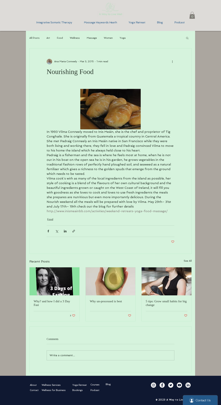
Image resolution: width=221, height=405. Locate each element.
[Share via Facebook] (48, 231)
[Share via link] (73, 231)
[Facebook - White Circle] (162, 385)
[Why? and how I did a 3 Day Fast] (54, 281)
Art (48, 37)
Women (108, 37)
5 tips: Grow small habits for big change (166, 303)
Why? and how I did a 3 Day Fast (52, 303)
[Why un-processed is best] (111, 281)
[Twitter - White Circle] (170, 385)
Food (60, 37)
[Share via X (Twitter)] (56, 231)
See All (188, 260)
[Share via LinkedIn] (65, 231)
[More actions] (172, 61)
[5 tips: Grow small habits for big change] (166, 281)
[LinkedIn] (188, 385)
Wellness (75, 37)
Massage (92, 37)
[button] (192, 15)
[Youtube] (179, 385)
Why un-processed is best (106, 301)
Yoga (123, 37)
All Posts (34, 37)
